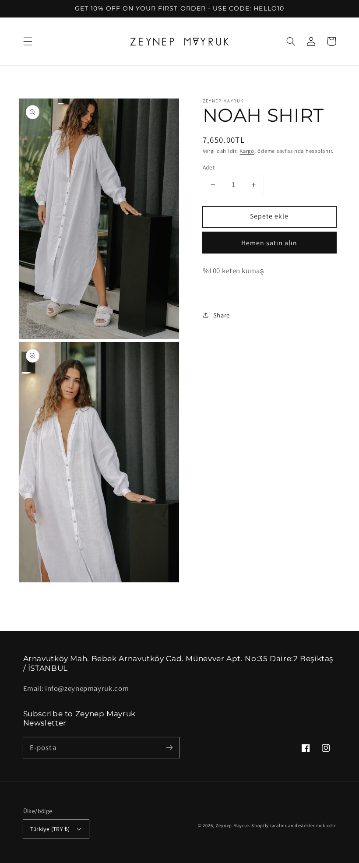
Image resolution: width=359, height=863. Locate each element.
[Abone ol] (169, 747)
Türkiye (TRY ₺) (50, 829)
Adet (209, 167)
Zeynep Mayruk (233, 825)
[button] (28, 41)
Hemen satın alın (269, 242)
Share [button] (221, 315)
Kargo (246, 151)
